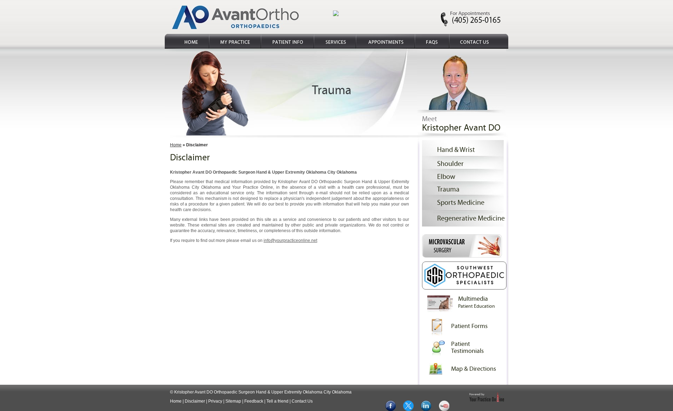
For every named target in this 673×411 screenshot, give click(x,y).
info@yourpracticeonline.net (290, 240)
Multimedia (476, 302)
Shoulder (450, 164)
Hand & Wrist (456, 150)
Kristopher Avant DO (461, 128)
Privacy (215, 401)
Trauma (448, 189)
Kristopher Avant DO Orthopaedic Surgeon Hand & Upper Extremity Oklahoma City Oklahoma (263, 392)
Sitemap (233, 401)
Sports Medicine (460, 202)
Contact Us (302, 401)
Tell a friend (277, 401)
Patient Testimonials (467, 347)
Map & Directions (473, 368)
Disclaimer (195, 401)
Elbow (446, 177)
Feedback (253, 401)
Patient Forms (469, 326)
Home (176, 144)
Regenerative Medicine (471, 218)
